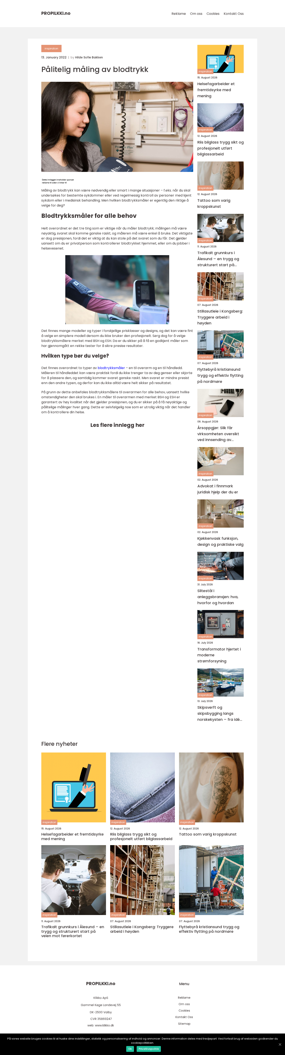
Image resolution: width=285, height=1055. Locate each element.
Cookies (213, 13)
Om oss (196, 13)
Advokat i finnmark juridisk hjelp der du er (217, 489)
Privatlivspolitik (149, 1049)
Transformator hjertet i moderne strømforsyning (219, 655)
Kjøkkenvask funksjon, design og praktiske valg (220, 541)
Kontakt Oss (234, 13)
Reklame (179, 13)
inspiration (51, 48)
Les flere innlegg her (117, 425)
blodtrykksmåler (111, 368)
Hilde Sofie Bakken (89, 57)
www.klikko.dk (104, 1025)
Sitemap (184, 1024)
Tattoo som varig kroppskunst (213, 203)
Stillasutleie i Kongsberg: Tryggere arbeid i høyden (220, 317)
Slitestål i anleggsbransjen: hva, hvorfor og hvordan (217, 596)
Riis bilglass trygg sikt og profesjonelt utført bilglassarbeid (220, 148)
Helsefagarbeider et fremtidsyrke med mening (216, 89)
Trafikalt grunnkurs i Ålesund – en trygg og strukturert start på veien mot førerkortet (218, 259)
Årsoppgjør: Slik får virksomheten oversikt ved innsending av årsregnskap (218, 434)
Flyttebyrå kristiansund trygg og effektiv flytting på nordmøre (220, 375)
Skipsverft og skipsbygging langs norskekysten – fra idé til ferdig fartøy (218, 713)
